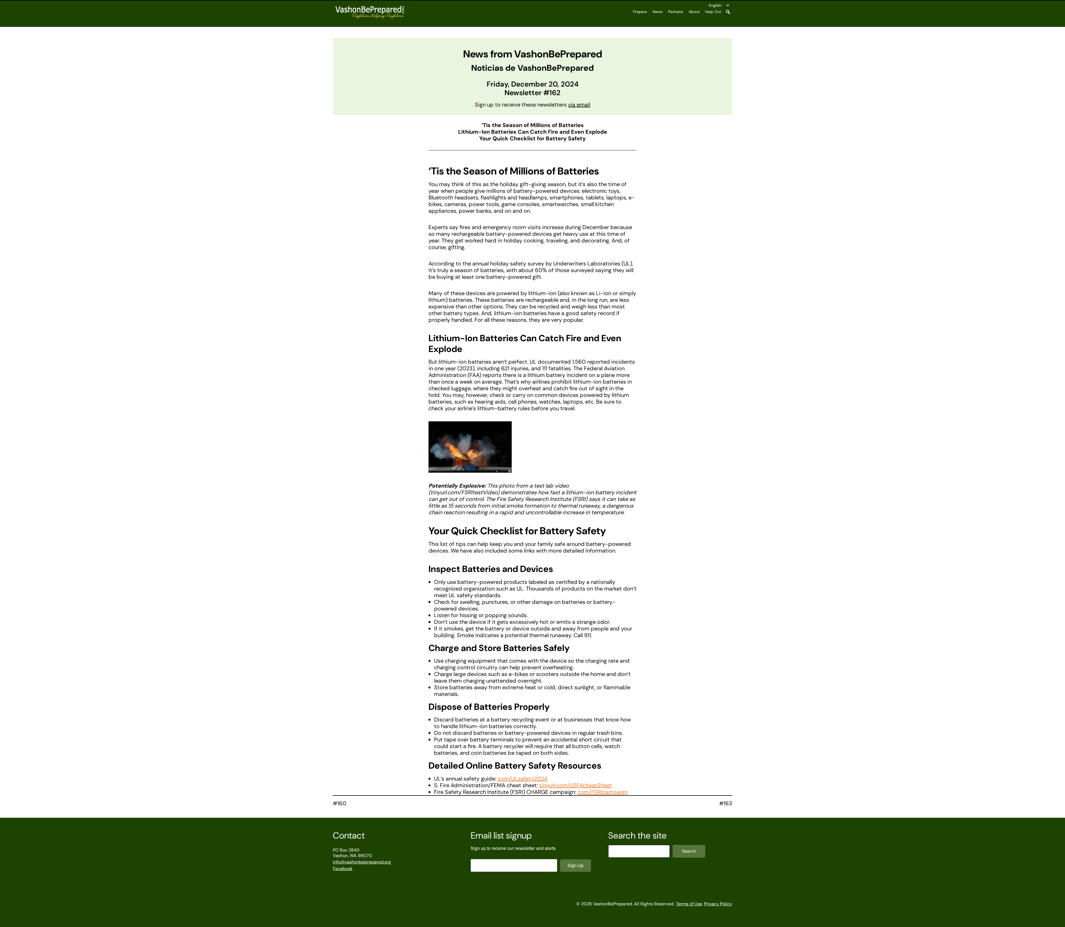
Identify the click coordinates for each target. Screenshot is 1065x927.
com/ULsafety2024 (522, 778)
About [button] (694, 11)
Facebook (343, 869)
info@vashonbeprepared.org (362, 862)
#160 (339, 803)
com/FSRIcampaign (602, 792)
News (658, 11)
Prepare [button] (640, 11)
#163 (725, 803)
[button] (728, 12)
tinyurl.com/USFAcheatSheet (575, 785)
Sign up (575, 865)
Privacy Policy (718, 904)
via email (579, 104)
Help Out (713, 11)
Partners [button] (675, 11)
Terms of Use (689, 904)
